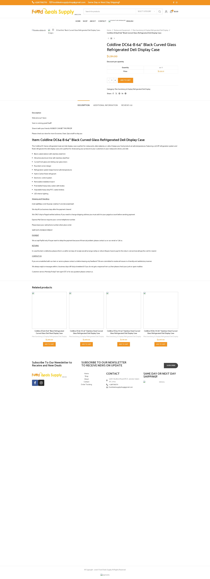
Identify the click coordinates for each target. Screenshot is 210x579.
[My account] (166, 11)
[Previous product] (108, 38)
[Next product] (114, 38)
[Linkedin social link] (122, 93)
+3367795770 (40, 2)
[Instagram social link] (176, 2)
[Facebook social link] (173, 2)
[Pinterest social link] (119, 93)
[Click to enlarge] (53, 30)
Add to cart (125, 80)
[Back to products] (111, 38)
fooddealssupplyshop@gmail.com (68, 2)
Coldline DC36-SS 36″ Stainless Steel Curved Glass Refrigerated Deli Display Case (86, 332)
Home (109, 30)
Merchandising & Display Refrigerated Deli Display (150, 30)
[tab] (84, 104)
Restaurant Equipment (122, 30)
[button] (49, 344)
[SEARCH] (160, 11)
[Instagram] (41, 383)
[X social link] (116, 93)
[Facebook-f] (35, 383)
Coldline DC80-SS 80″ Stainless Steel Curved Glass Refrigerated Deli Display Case (160, 332)
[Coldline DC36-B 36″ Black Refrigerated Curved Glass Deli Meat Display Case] (49, 310)
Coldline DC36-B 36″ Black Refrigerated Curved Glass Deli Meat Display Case (49, 332)
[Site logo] (56, 11)
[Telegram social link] (125, 93)
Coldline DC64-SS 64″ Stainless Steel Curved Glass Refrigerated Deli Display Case (123, 332)
